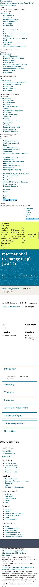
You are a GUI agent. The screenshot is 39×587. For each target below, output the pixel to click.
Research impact (9, 60)
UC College (7, 24)
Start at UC (7, 42)
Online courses (9, 22)
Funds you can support (12, 84)
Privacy (31, 567)
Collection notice (18, 569)
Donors (8, 470)
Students (7, 190)
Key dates (7, 180)
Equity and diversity (11, 176)
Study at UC (8, 17)
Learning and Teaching (12, 170)
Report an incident (10, 131)
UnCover (8, 494)
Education (9, 483)
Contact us (7, 72)
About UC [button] (4, 135)
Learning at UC (9, 168)
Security (6, 125)
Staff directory (11, 531)
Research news (9, 70)
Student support (9, 32)
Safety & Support (10, 200)
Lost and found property (12, 127)
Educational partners (11, 149)
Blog (6, 502)
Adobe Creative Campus (12, 121)
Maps (5, 198)
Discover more (5, 54)
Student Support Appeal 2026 (15, 82)
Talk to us (7, 44)
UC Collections (9, 102)
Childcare (7, 113)
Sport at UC (8, 123)
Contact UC (6, 567)
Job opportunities (12, 528)
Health (7, 485)
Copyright (15, 567)
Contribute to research (12, 66)
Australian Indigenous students (15, 38)
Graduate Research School (13, 68)
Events (7, 500)
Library (6, 196)
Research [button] (3, 50)
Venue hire (7, 109)
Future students (11, 464)
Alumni (6, 194)
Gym (7, 517)
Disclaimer (24, 567)
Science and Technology (14, 487)
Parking (6, 119)
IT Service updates (12, 515)
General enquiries (12, 472)
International (8, 26)
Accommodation (11, 519)
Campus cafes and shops (13, 111)
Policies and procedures (14, 537)
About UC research (10, 56)
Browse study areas (11, 20)
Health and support (10, 115)
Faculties (6, 145)
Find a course (5, 13)
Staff (5, 192)
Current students (8, 454)
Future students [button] (6, 9)
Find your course (14, 289)
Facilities (6, 104)
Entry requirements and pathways (16, 34)
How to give (8, 86)
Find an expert (10, 498)
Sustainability (8, 159)
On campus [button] (4, 94)
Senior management (11, 143)
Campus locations (10, 147)
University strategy (10, 141)
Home (4, 289)
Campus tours (8, 100)
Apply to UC (6, 456)
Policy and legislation (11, 166)
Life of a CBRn (8, 62)
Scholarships (8, 36)
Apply (5, 40)
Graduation (7, 151)
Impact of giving (9, 88)
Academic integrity (10, 157)
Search (2, 206)
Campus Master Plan (11, 106)
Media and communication (13, 161)
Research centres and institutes (15, 64)
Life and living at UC (11, 30)
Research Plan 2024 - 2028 (13, 58)
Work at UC (7, 178)
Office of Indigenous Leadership (15, 153)
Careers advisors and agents (14, 46)
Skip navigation (6, 1)
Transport (7, 117)
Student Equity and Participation (16, 174)
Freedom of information (14, 535)
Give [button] (2, 76)
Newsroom (9, 496)
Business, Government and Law (17, 481)
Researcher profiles (12, 533)
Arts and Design (11, 479)
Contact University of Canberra (15, 182)
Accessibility (7, 569)
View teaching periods (11, 307)
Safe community (9, 129)
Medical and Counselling (14, 513)
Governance (8, 163)
